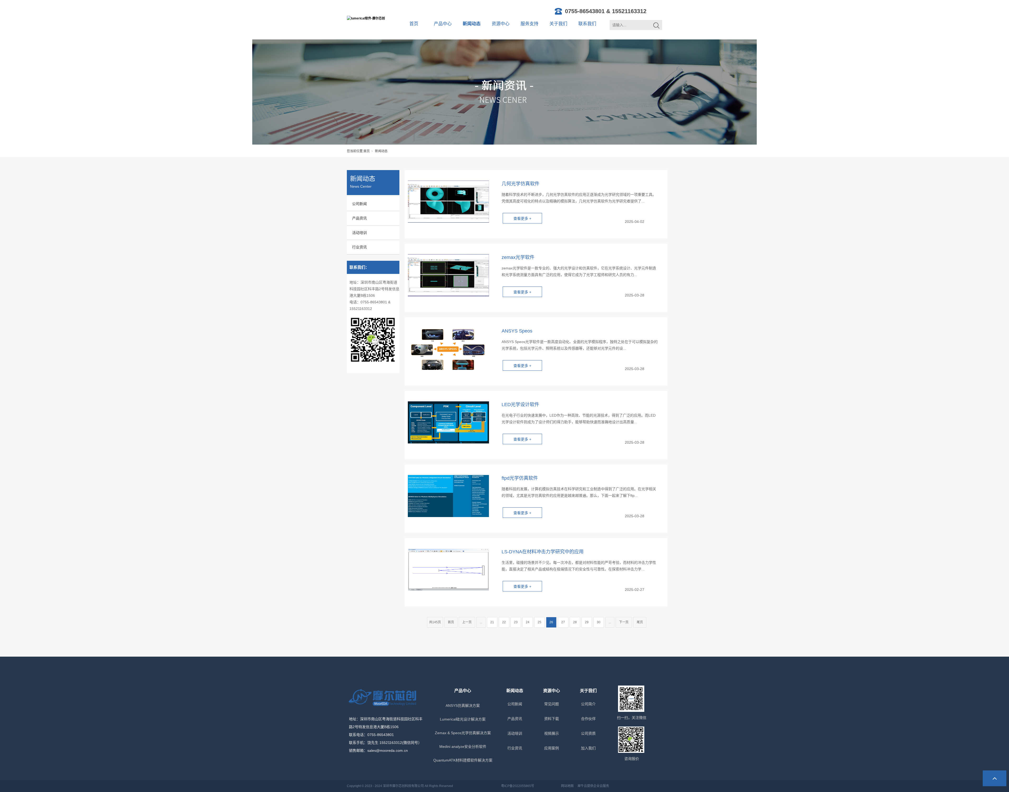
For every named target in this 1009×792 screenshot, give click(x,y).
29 (587, 622)
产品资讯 (359, 218)
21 (492, 622)
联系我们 (587, 23)
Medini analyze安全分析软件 (462, 746)
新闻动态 (472, 23)
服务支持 (529, 23)
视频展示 (551, 733)
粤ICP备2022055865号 (517, 786)
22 (504, 622)
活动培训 (359, 232)
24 (527, 622)
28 (575, 622)
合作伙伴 (588, 719)
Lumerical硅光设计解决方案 (463, 719)
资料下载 (551, 719)
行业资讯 (359, 247)
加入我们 (588, 748)
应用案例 (551, 748)
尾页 (640, 622)
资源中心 (500, 23)
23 (516, 622)
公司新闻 (359, 204)
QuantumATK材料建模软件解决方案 (462, 760)
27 (563, 622)
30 (598, 622)
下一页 (624, 622)
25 (539, 622)
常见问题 (551, 704)
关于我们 (558, 23)
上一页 (467, 622)
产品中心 (443, 23)
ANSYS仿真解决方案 (463, 705)
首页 (413, 23)
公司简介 (588, 704)
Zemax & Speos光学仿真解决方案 (463, 733)
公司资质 (588, 733)
